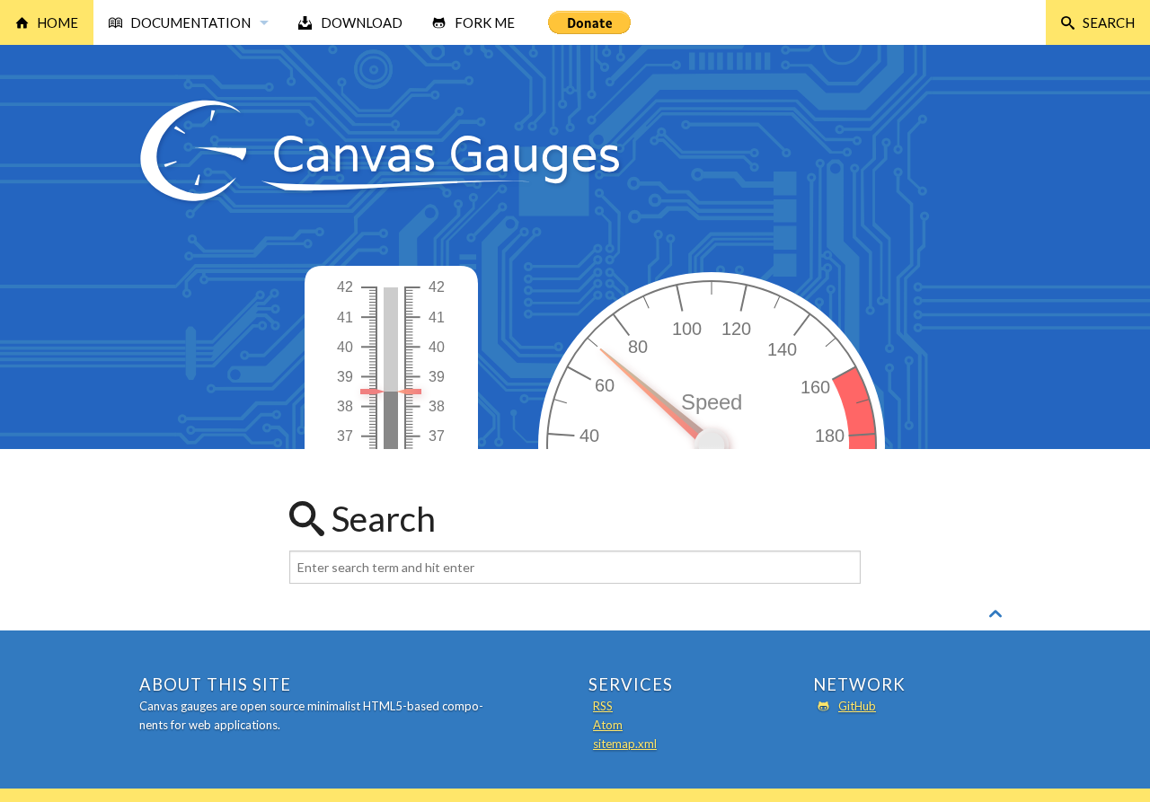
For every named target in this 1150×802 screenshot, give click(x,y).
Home (57, 22)
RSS (603, 706)
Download (361, 22)
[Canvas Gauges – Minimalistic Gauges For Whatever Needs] (381, 200)
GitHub (857, 706)
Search (1109, 22)
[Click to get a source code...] (394, 445)
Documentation (190, 22)
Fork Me (485, 22)
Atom (608, 725)
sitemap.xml (625, 743)
